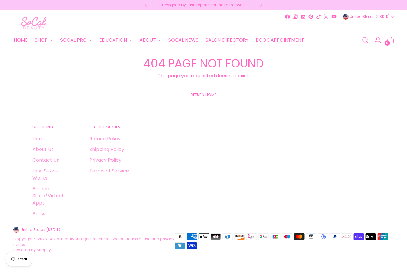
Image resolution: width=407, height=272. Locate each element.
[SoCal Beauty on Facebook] (287, 16)
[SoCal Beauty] (34, 23)
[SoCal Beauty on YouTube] (334, 16)
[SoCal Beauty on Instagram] (295, 16)
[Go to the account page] (378, 40)
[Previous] (146, 5)
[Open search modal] (365, 40)
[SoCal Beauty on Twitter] (326, 16)
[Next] (261, 5)
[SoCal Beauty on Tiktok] (318, 16)
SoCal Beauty (61, 238)
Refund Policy (105, 138)
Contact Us (45, 160)
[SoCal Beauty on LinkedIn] (303, 16)
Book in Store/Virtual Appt (47, 195)
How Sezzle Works (45, 174)
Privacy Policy (105, 160)
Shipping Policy (106, 149)
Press (38, 213)
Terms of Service (109, 170)
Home (39, 138)
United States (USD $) (369, 16)
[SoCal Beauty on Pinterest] (310, 16)
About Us (43, 149)
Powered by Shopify (32, 249)
